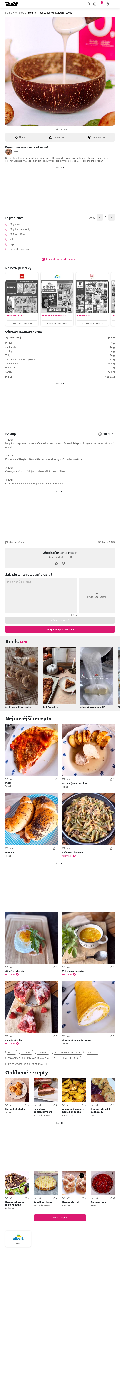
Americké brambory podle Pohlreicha (73, 1110)
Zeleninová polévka (73, 971)
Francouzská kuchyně (41, 1058)
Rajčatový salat (99, 1201)
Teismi (8, 786)
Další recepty (60, 1217)
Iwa (92, 1115)
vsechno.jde (67, 856)
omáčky (43, 1052)
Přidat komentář (60, 620)
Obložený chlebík (14, 971)
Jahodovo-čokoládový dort (43, 1110)
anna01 (17, 152)
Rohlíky (9, 852)
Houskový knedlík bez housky (101, 1110)
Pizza (8, 782)
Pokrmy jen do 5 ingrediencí (26, 1064)
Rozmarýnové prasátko (75, 783)
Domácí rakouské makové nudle (14, 1203)
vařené (92, 1052)
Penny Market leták (16, 315)
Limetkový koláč (43, 1201)
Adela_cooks (67, 1115)
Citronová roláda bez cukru (76, 1040)
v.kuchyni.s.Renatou (42, 1115)
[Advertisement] (60, 188)
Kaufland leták (83, 315)
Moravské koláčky (15, 1109)
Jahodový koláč (13, 1040)
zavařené (14, 1058)
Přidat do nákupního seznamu (62, 259)
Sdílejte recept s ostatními (60, 629)
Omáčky (19, 12)
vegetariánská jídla (67, 1052)
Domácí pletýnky (71, 1201)
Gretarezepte (10, 1208)
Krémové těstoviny (72, 852)
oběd (11, 1052)
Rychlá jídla (70, 1058)
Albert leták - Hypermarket (54, 315)
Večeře (26, 1052)
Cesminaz (66, 1205)
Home (8, 12)
